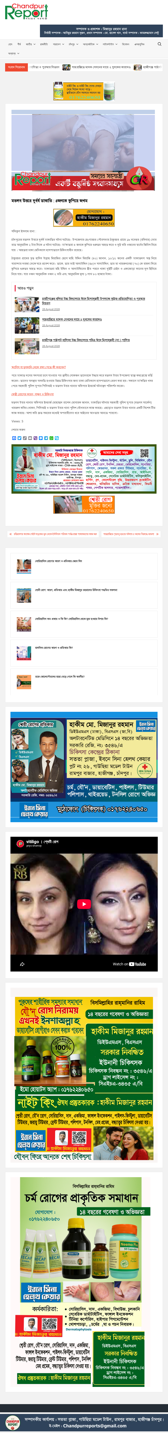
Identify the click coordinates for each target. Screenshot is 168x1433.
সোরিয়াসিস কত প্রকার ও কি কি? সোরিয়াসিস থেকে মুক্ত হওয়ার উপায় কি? (71, 619)
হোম (10, 44)
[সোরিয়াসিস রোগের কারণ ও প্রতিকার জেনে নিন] (24, 566)
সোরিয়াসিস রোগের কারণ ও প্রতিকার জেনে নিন (58, 561)
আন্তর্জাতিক (88, 44)
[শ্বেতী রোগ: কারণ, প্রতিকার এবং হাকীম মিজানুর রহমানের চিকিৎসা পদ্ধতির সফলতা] (24, 595)
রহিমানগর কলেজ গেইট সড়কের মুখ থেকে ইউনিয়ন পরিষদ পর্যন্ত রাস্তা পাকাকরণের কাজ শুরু (55, 534)
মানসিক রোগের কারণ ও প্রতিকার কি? (54, 648)
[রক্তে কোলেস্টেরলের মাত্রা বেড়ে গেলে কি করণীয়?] (24, 682)
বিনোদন (125, 44)
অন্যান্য (12, 53)
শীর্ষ (19, 44)
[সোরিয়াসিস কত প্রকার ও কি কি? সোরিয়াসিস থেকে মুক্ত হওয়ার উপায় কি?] (24, 624)
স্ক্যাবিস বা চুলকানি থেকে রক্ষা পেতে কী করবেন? (38, 367)
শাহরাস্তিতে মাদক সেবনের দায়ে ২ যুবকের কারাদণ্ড (54, 67)
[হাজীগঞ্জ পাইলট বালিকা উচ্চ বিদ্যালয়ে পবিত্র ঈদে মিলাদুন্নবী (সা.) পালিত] (91, 67)
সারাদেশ (56, 44)
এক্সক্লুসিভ (139, 44)
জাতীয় (29, 44)
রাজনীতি (44, 44)
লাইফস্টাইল (108, 44)
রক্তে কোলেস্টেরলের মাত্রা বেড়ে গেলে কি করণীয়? (60, 676)
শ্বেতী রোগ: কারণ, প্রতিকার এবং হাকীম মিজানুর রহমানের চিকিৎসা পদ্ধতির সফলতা (76, 590)
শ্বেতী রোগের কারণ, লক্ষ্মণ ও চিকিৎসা (32, 394)
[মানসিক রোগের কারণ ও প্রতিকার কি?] (24, 653)
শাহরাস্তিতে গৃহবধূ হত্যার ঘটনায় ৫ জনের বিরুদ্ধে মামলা (128, 534)
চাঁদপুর (72, 44)
